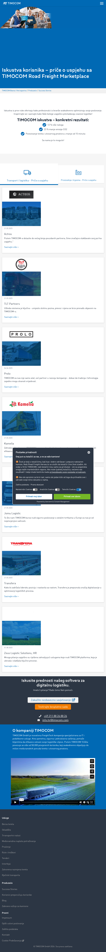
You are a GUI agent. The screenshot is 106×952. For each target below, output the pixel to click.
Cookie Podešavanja (11, 941)
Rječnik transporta (11, 875)
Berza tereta (8, 824)
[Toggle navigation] (101, 3)
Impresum (7, 918)
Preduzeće (7, 883)
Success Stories (9, 889)
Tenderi (5, 858)
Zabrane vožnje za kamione (15, 906)
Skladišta (6, 830)
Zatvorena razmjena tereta (15, 870)
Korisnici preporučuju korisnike (17, 895)
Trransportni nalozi (11, 836)
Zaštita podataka (10, 929)
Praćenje (6, 847)
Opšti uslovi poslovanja (13, 924)
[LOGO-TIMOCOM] (11, 3)
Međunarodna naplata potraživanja (19, 841)
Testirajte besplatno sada (53, 707)
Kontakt (6, 935)
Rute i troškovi (9, 853)
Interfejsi (6, 864)
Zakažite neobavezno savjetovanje (51, 700)
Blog (4, 901)
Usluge (5, 818)
